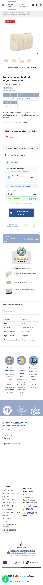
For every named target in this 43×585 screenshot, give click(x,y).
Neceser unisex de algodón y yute (24, 273)
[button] (21, 148)
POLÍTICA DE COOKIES (9, 500)
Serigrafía (25, 336)
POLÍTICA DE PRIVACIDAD (10, 493)
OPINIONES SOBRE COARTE (9, 531)
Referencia (7, 84)
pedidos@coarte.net (12, 444)
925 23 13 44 (8, 435)
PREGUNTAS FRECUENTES (11, 512)
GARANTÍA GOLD (7, 506)
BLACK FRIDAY (8, 518)
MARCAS (5, 515)
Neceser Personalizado (29, 340)
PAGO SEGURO (7, 509)
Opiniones (7, 311)
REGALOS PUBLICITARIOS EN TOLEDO (9, 524)
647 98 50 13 (8, 438)
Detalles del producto (12, 304)
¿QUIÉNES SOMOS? (8, 490)
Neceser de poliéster (20, 283)
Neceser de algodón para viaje (23, 290)
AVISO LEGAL (6, 496)
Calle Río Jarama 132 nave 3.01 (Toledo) (14, 430)
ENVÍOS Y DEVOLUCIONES (11, 503)
